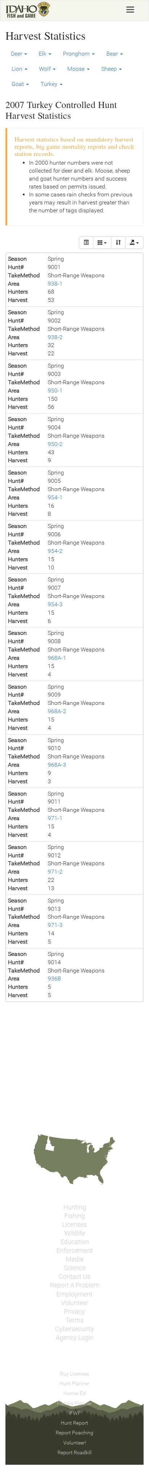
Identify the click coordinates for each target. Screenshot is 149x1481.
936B (54, 978)
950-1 (55, 390)
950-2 (55, 444)
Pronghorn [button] (77, 53)
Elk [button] (43, 53)
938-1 (55, 283)
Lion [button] (18, 68)
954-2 (55, 550)
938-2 (55, 337)
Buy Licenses (74, 1374)
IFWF (75, 1413)
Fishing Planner (74, 1403)
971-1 (55, 818)
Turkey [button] (50, 84)
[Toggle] (86, 243)
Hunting (74, 1207)
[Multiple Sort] (118, 243)
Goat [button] (18, 84)
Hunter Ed (74, 1393)
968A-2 (57, 711)
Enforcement (74, 1250)
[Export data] (134, 243)
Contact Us (74, 1276)
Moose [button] (76, 68)
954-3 (55, 604)
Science (75, 1268)
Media (75, 1259)
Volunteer (74, 1303)
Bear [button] (112, 53)
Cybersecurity (74, 1329)
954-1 (55, 497)
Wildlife (74, 1233)
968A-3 (57, 764)
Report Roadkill (74, 1452)
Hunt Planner (74, 1383)
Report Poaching (74, 1432)
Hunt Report (74, 1423)
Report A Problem (74, 1285)
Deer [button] (17, 53)
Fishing (74, 1216)
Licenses (74, 1224)
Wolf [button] (45, 68)
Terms (74, 1320)
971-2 (55, 871)
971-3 (55, 925)
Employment (74, 1294)
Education (74, 1242)
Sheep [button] (109, 68)
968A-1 (57, 657)
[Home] (28, 10)
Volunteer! (74, 1443)
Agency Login (75, 1337)
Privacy (74, 1311)
